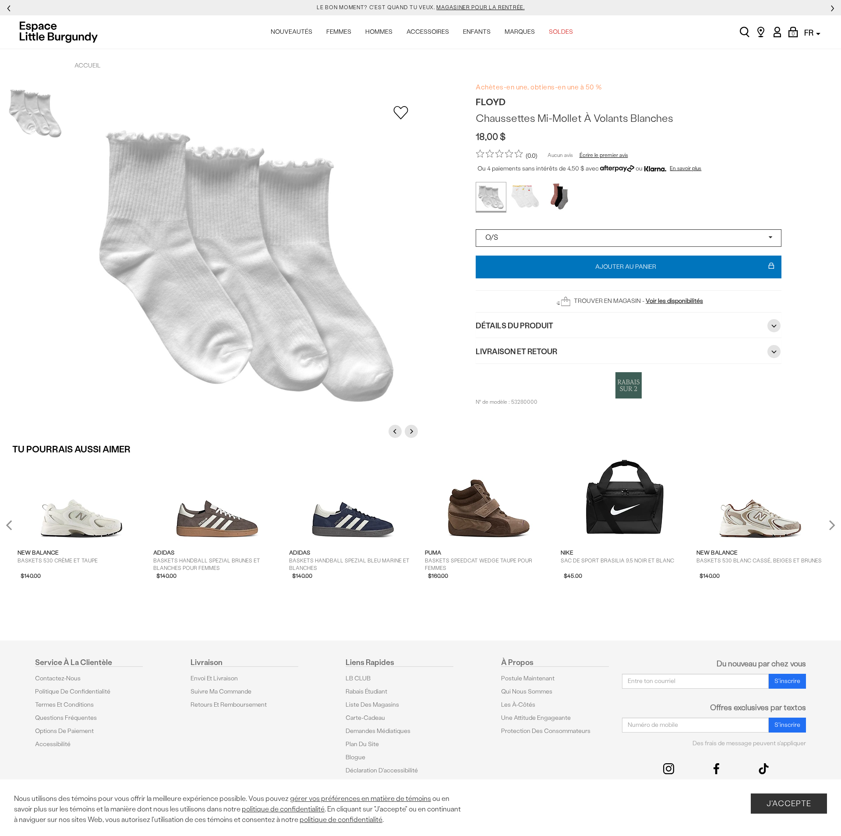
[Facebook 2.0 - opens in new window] (716, 768)
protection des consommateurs (545, 731)
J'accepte (789, 803)
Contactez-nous (58, 678)
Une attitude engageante (536, 718)
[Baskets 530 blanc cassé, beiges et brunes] (760, 501)
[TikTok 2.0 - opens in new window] (763, 768)
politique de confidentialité (283, 809)
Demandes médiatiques (378, 731)
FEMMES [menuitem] (338, 32)
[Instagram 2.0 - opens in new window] (668, 768)
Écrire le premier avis (604, 155)
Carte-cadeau (365, 718)
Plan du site (362, 744)
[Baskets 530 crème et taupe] (81, 501)
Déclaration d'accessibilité (382, 770)
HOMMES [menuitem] (378, 32)
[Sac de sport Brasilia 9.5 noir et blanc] (624, 501)
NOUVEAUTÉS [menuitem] (291, 32)
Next (412, 431)
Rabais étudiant (366, 691)
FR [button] (809, 32)
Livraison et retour (516, 351)
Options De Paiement (64, 731)
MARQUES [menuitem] (520, 32)
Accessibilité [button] (53, 744)
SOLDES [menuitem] (561, 32)
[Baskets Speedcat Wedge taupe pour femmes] (488, 501)
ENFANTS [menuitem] (477, 32)
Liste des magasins (372, 704)
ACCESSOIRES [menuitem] (427, 32)
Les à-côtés (518, 704)
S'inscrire (787, 681)
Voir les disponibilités (674, 301)
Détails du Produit (514, 325)
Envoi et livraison (214, 678)
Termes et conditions (64, 704)
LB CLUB (358, 678)
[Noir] (559, 197)
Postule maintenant (528, 678)
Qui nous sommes (526, 691)
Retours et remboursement (229, 704)
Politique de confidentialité (72, 691)
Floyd (490, 101)
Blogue (355, 757)
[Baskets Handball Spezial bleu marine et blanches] (353, 501)
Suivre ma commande (221, 691)
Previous (396, 431)
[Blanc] (491, 197)
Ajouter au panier (625, 266)
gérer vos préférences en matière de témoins (360, 798)
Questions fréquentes (66, 718)
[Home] (61, 32)
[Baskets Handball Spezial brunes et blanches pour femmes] (217, 501)
